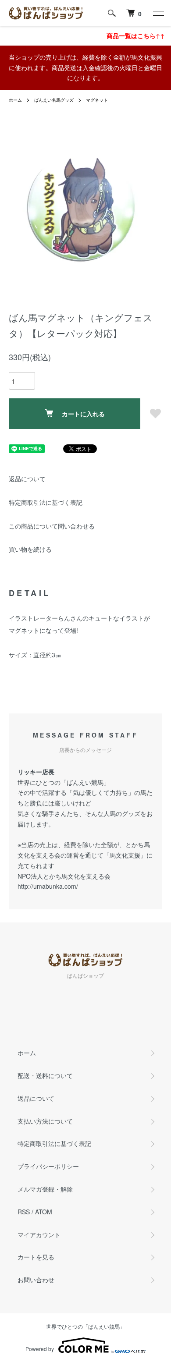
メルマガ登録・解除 (45, 1189)
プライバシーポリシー (48, 1166)
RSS (24, 1211)
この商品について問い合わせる (52, 525)
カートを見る (36, 1256)
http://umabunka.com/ (48, 886)
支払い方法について (45, 1121)
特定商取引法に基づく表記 (45, 502)
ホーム (15, 100)
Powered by (39, 1348)
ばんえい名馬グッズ (54, 100)
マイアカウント (39, 1234)
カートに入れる (83, 413)
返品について (27, 478)
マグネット (97, 100)
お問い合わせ (36, 1279)
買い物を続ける (30, 549)
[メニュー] (158, 13)
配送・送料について (45, 1075)
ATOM (43, 1211)
